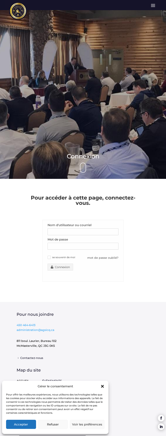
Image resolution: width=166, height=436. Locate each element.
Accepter (21, 424)
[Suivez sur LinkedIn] (161, 426)
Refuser (53, 424)
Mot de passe (58, 239)
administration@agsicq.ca (35, 330)
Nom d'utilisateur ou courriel (70, 225)
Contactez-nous (31, 358)
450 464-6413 (26, 325)
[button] (102, 386)
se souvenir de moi (63, 257)
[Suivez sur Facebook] (161, 418)
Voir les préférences (87, 424)
